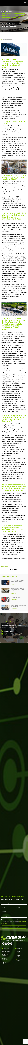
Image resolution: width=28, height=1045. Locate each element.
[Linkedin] (6, 943)
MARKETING (4, 956)
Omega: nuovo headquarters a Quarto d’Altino (18, 606)
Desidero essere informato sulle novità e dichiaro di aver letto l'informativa (13, 921)
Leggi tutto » (14, 584)
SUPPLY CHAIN (5, 954)
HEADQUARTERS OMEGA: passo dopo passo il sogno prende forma (17, 589)
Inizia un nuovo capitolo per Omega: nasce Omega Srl (17, 581)
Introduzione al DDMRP (16, 597)
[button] (24, 3)
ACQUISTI (4, 955)
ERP (3, 963)
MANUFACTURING (6, 951)
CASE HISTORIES (5, 21)
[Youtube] (8, 943)
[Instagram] (11, 943)
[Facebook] (3, 943)
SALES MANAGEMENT (6, 952)
